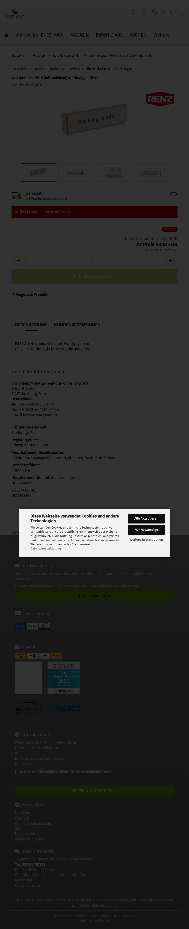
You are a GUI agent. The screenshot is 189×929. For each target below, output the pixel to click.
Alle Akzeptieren (146, 519)
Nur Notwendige (146, 530)
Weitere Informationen (146, 540)
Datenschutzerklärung (45, 548)
